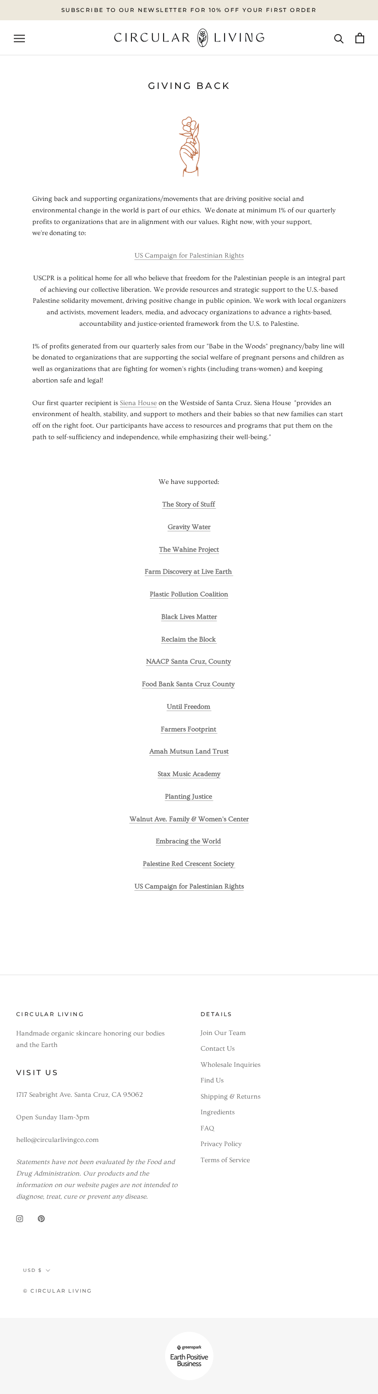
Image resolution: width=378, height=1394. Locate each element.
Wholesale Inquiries (230, 1065)
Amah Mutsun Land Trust (189, 751)
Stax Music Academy (189, 774)
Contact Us (218, 1049)
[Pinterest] (41, 1217)
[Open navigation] (19, 37)
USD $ (32, 1270)
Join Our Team (223, 1033)
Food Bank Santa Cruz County (188, 684)
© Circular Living (57, 1291)
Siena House (138, 403)
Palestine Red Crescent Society (189, 864)
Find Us (212, 1080)
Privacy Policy (221, 1144)
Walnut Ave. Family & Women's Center (189, 819)
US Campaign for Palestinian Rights (189, 255)
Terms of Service (225, 1160)
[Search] (339, 37)
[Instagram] (19, 1217)
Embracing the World (188, 841)
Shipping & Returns (230, 1096)
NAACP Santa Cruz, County (188, 661)
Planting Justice (189, 796)
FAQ (207, 1128)
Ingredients (218, 1112)
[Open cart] (359, 38)
